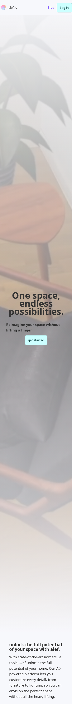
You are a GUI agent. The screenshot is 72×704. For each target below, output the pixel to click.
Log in (64, 8)
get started (36, 340)
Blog (50, 7)
